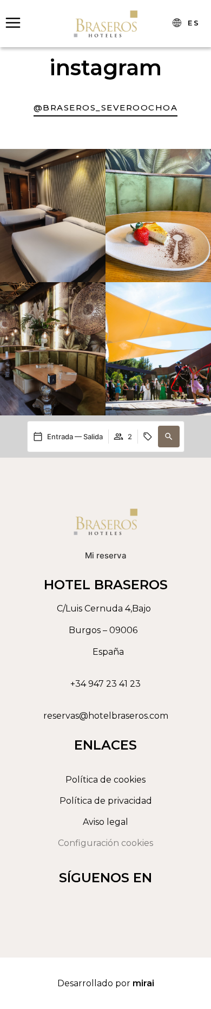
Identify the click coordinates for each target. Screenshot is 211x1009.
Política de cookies (105, 779)
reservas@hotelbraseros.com (105, 716)
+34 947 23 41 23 (105, 684)
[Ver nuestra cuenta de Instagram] (102, 902)
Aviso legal (105, 822)
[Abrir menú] (13, 22)
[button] (169, 436)
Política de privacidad (106, 801)
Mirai (143, 983)
